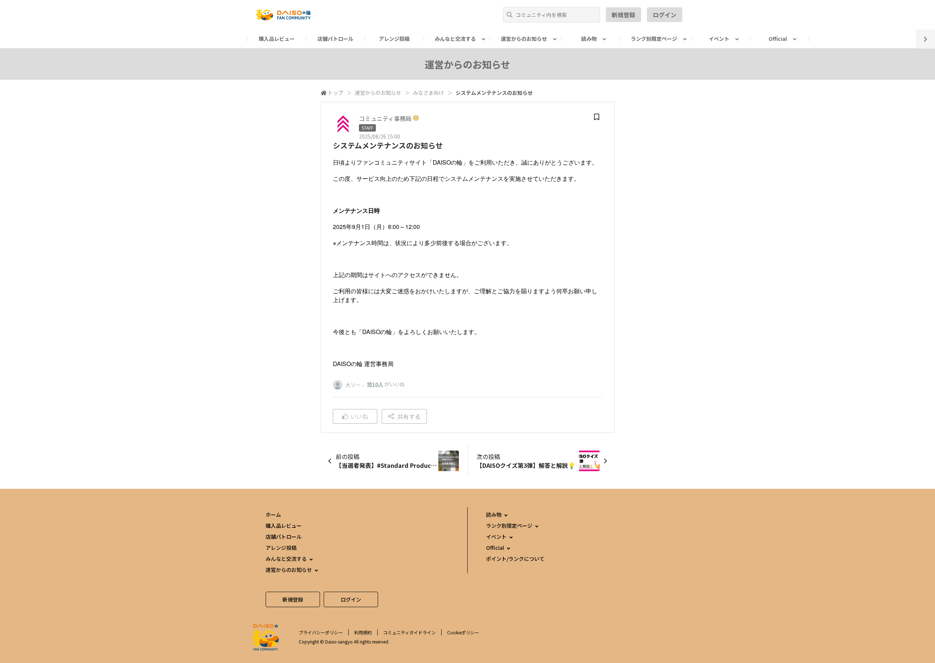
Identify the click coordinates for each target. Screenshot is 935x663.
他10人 (375, 384)
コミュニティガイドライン (409, 632)
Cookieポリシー (463, 632)
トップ (335, 92)
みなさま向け (428, 92)
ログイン (664, 14)
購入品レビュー (277, 38)
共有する (409, 416)
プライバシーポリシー (321, 632)
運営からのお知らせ (378, 92)
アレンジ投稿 (394, 38)
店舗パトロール (335, 38)
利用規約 (363, 632)
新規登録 (623, 14)
